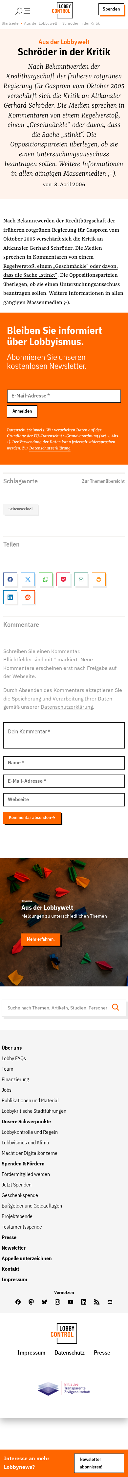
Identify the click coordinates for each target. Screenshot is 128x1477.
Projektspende (17, 1216)
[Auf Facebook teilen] (10, 579)
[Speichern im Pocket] (63, 579)
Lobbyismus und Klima (25, 1143)
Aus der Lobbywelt (40, 23)
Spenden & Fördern (23, 1164)
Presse (9, 1237)
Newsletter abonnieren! (91, 1463)
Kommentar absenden (30, 817)
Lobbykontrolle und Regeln (30, 1132)
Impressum (14, 1280)
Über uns (12, 1048)
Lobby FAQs (14, 1058)
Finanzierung (15, 1079)
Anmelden (22, 411)
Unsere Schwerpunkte (26, 1122)
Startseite (10, 23)
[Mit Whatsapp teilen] (46, 579)
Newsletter (14, 1248)
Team (7, 1069)
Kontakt (10, 1269)
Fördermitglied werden (26, 1174)
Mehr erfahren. (41, 939)
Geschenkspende (20, 1195)
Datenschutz (69, 1353)
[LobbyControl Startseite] (60, 9)
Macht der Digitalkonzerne (29, 1153)
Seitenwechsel (20, 509)
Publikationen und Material (30, 1101)
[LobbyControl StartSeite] (64, 1335)
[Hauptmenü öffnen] (31, 9)
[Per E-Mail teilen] (81, 579)
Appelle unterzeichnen (27, 1258)
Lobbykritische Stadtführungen (34, 1111)
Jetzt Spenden (17, 1185)
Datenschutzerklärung (50, 448)
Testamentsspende (22, 1227)
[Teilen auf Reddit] (28, 597)
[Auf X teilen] (28, 579)
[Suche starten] (117, 1008)
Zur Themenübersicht (103, 481)
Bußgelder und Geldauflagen (32, 1206)
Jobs (6, 1090)
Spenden (111, 9)
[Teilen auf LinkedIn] (10, 597)
